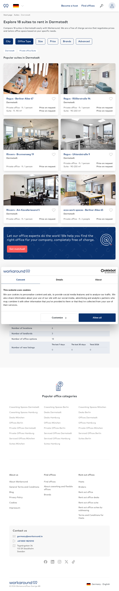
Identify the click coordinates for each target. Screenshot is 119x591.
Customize (57, 317)
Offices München (52, 423)
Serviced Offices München (22, 439)
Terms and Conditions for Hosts (91, 516)
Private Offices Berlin (54, 428)
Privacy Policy (16, 497)
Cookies (13, 503)
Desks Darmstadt (52, 412)
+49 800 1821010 (25, 541)
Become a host (69, 6)
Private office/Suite (28, 51)
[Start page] (5, 6)
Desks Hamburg (52, 418)
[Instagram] (59, 562)
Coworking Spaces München (92, 407)
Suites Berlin (85, 439)
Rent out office (86, 492)
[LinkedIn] (52, 562)
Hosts (81, 482)
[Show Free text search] (101, 5)
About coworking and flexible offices (58, 488)
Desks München (16, 418)
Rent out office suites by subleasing (90, 509)
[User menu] (112, 5)
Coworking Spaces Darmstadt (24, 407)
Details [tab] (59, 279)
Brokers (82, 487)
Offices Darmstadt (88, 418)
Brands (47, 495)
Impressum (14, 508)
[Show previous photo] (7, 78)
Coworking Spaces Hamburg (23, 412)
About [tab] (98, 279)
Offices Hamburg (87, 423)
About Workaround (18, 482)
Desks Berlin (85, 412)
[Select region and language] (18, 6)
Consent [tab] (20, 279)
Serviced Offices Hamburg (57, 439)
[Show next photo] (54, 78)
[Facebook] (45, 562)
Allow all (97, 317)
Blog (11, 492)
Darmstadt (9, 51)
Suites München (17, 444)
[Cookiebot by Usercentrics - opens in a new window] (103, 271)
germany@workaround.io (30, 536)
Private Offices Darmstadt (22, 428)
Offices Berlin (16, 423)
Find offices (88, 6)
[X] (66, 562)
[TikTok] (73, 562)
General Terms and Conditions (24, 487)
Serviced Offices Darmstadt (58, 433)
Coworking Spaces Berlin (56, 407)
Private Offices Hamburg (21, 433)
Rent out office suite (88, 503)
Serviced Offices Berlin (90, 433)
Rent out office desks (89, 497)
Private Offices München (91, 428)
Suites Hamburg (52, 444)
